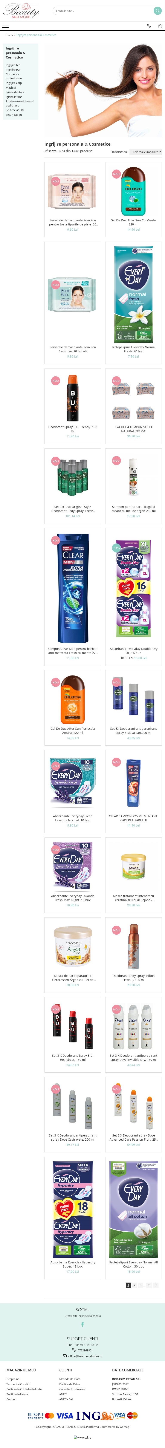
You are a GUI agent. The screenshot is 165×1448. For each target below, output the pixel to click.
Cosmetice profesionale (14, 76)
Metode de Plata (69, 1379)
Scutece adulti (15, 110)
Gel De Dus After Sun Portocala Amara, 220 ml (72, 730)
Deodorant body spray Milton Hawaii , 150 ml (134, 978)
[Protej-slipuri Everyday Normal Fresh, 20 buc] (133, 294)
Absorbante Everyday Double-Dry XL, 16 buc (133, 651)
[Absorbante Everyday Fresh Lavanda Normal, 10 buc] (73, 783)
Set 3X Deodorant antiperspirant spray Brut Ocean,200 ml (133, 730)
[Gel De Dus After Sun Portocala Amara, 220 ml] (73, 699)
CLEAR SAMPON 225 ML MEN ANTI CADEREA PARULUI (133, 818)
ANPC (63, 1394)
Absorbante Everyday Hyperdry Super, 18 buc (72, 1264)
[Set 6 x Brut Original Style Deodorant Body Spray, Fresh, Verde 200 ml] (73, 477)
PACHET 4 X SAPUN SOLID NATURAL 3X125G (133, 429)
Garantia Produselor (72, 1389)
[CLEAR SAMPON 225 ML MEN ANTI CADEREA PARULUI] (133, 783)
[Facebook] (82, 1324)
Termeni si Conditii (18, 1384)
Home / (11, 35)
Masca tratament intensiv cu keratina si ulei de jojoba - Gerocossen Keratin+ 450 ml (133, 898)
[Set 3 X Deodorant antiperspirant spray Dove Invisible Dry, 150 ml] (133, 1026)
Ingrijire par (13, 69)
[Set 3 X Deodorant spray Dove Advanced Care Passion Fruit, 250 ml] (133, 1106)
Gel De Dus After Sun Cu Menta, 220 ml (134, 222)
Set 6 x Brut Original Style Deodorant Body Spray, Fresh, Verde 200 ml (72, 509)
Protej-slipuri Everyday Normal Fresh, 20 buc (134, 349)
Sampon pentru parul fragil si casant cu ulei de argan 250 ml (134, 509)
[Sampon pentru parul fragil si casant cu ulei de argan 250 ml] (133, 478)
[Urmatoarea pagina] (156, 1285)
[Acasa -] (24, 10)
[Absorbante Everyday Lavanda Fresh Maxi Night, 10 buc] (73, 867)
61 (149, 1285)
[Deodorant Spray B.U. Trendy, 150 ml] (73, 398)
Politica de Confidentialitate (24, 1389)
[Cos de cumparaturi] (160, 26)
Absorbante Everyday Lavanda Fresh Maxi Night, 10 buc (73, 898)
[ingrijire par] (103, 90)
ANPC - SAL (66, 1399)
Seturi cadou (14, 115)
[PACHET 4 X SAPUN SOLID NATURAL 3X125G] (133, 398)
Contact (11, 1399)
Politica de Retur (69, 1384)
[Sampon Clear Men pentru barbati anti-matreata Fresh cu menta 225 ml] (73, 589)
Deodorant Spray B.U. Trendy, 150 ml (72, 429)
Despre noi (13, 1379)
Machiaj (11, 87)
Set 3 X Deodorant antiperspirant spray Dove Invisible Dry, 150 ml (133, 1057)
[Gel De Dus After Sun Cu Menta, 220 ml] (133, 191)
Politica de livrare (17, 1394)
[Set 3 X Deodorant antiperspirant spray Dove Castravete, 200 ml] (73, 1106)
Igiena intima (14, 97)
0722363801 (85, 1350)
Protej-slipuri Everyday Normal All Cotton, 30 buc (133, 1264)
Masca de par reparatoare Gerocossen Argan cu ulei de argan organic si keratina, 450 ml (73, 978)
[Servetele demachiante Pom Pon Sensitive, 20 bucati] (73, 294)
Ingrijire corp (14, 83)
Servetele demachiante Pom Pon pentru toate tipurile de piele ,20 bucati (72, 222)
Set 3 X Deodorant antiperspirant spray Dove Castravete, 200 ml (72, 1137)
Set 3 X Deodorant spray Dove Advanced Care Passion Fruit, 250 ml (133, 1137)
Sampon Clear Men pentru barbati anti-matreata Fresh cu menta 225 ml (73, 651)
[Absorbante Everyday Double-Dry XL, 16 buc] (133, 588)
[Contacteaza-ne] (149, 26)
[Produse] (6, 27)
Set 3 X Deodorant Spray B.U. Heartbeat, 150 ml (72, 1057)
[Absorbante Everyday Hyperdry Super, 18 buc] (73, 1209)
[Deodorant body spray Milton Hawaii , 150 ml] (133, 946)
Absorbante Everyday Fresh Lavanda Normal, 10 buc (72, 818)
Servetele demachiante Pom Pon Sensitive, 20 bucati (73, 349)
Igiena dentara (15, 92)
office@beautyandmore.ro (85, 1356)
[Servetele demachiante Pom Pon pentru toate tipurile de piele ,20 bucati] (73, 191)
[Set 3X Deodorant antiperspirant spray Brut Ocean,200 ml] (133, 699)
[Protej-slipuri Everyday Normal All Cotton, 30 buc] (133, 1209)
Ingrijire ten (13, 65)
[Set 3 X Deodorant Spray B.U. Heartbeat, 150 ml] (73, 1026)
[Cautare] (158, 11)
